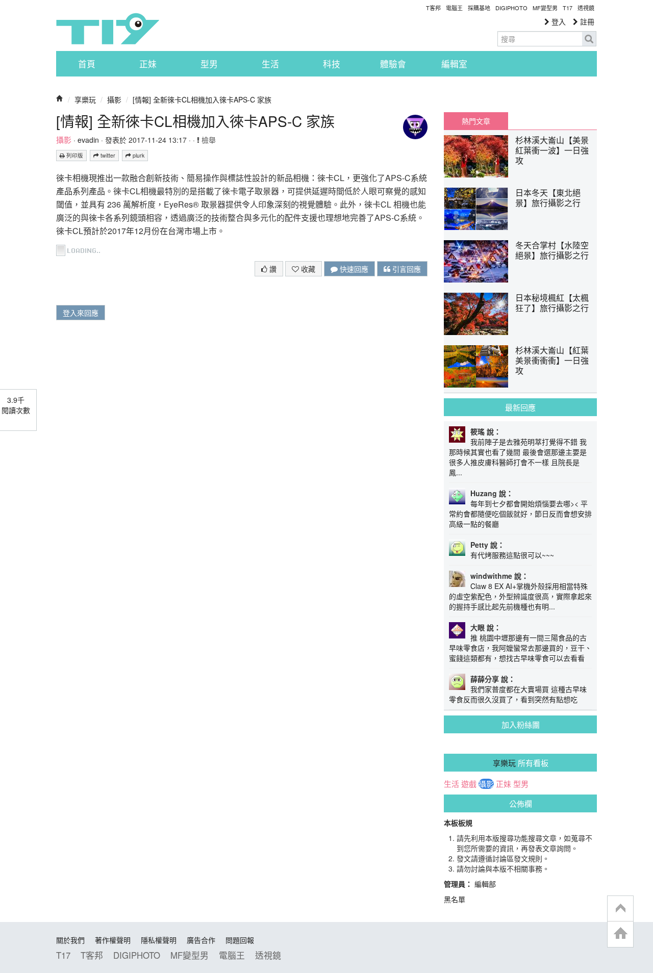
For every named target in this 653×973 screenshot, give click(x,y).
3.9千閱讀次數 (16, 405)
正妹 (148, 64)
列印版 (74, 155)
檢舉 (207, 140)
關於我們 (70, 940)
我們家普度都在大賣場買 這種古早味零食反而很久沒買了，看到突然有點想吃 (518, 694)
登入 (557, 21)
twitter (107, 155)
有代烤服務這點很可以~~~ (512, 555)
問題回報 (239, 940)
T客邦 (433, 8)
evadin (88, 140)
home (620, 933)
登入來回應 (80, 313)
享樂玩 (85, 99)
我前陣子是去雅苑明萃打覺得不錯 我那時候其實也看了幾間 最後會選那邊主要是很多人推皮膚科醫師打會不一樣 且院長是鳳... (518, 457)
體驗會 (393, 64)
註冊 (586, 21)
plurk (137, 155)
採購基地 (479, 8)
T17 (107, 28)
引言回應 (405, 269)
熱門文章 (476, 121)
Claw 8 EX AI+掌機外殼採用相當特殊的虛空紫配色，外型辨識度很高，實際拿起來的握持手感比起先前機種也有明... (520, 596)
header (620, 908)
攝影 (114, 99)
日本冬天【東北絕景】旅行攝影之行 (548, 198)
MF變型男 (545, 8)
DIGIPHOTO (511, 8)
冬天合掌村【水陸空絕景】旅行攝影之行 (552, 250)
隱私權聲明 (159, 940)
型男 (209, 64)
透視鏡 (585, 8)
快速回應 (353, 269)
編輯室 (454, 64)
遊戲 (468, 784)
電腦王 (454, 8)
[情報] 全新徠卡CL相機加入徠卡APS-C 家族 (202, 99)
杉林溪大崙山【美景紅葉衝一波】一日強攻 (552, 150)
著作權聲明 (113, 940)
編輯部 (485, 884)
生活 (270, 64)
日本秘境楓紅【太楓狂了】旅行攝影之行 (552, 303)
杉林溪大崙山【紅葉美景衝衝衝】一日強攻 (552, 360)
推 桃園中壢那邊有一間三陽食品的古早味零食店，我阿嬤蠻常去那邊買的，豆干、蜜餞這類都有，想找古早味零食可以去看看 (520, 647)
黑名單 (454, 899)
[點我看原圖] (80, 249)
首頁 (86, 64)
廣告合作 (201, 940)
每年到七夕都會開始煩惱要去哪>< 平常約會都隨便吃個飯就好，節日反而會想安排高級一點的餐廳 (520, 513)
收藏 (307, 269)
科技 (331, 64)
